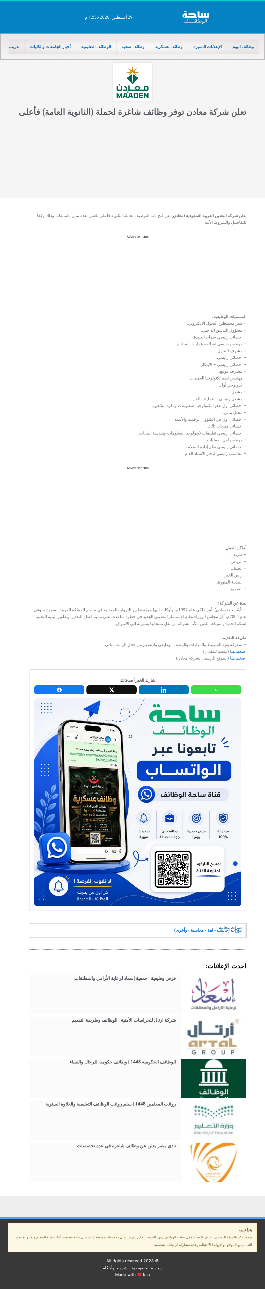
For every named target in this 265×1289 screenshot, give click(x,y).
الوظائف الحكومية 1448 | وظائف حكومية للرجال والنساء (123, 1061)
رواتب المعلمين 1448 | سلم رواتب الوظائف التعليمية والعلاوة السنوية (111, 1104)
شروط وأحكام (114, 1267)
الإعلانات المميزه (207, 46)
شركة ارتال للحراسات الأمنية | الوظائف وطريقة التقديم (124, 1020)
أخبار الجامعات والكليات (50, 46)
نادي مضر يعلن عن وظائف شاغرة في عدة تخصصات (126, 1145)
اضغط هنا (238, 651)
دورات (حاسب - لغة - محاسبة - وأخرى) (208, 930)
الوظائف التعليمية (96, 46)
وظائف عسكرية (169, 46)
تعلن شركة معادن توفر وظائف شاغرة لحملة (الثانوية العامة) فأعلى (132, 112)
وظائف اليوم (243, 46)
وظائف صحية (133, 46)
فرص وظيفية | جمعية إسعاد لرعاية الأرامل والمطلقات (125, 978)
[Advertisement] (132, 159)
